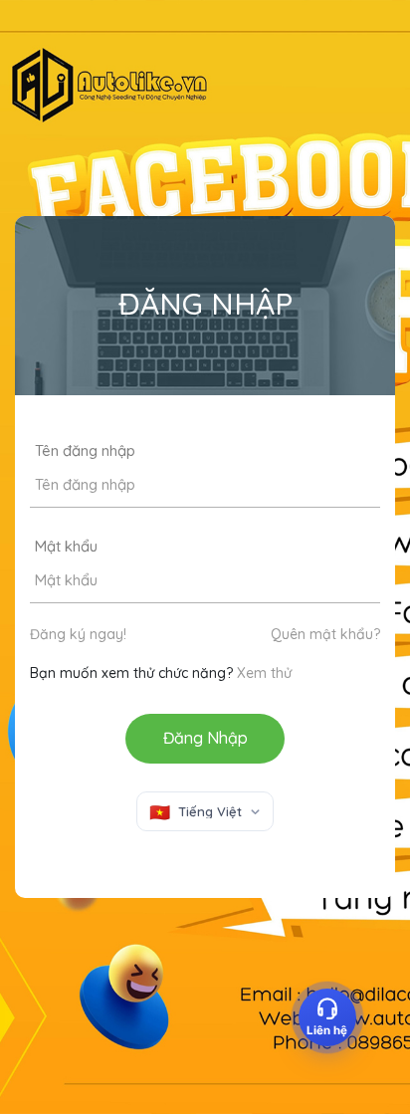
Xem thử (264, 673)
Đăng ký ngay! (78, 634)
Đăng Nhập (205, 738)
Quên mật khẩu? (325, 634)
